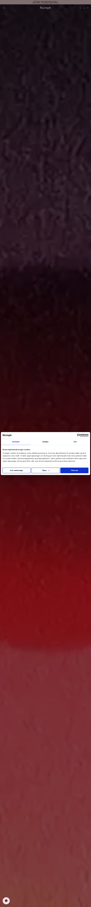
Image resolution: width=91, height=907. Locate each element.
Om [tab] (75, 442)
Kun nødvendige (16, 470)
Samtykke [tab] (16, 442)
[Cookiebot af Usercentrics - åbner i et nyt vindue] (78, 435)
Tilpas (44, 470)
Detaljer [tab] (46, 442)
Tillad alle (74, 470)
